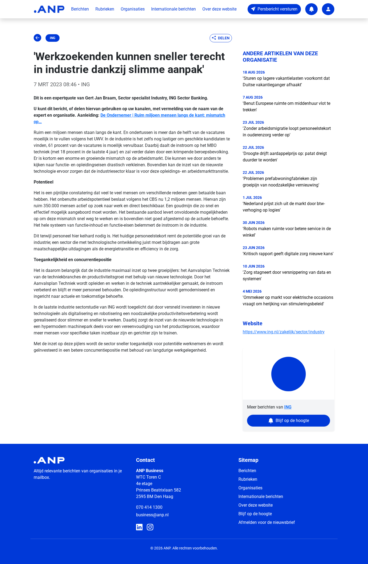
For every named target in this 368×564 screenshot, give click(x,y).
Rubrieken (104, 9)
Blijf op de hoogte (255, 513)
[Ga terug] (37, 38)
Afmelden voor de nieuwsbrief (266, 522)
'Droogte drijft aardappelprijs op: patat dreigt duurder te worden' (285, 156)
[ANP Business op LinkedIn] (139, 527)
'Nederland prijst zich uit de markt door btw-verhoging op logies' (284, 207)
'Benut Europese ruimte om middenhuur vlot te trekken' (286, 106)
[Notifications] (311, 9)
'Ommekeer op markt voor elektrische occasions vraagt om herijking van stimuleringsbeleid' (288, 300)
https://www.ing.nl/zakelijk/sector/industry (284, 331)
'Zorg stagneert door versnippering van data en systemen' (287, 275)
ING (52, 38)
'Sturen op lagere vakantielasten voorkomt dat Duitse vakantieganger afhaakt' (286, 81)
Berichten (80, 9)
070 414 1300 (149, 507)
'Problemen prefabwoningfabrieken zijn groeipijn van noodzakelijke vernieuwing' (281, 182)
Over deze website (219, 9)
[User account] (328, 9)
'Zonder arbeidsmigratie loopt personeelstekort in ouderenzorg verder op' (287, 131)
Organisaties (133, 9)
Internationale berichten (173, 9)
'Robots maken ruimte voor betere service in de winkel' (287, 232)
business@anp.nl (152, 514)
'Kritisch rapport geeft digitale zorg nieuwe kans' (288, 253)
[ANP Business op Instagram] (150, 527)
